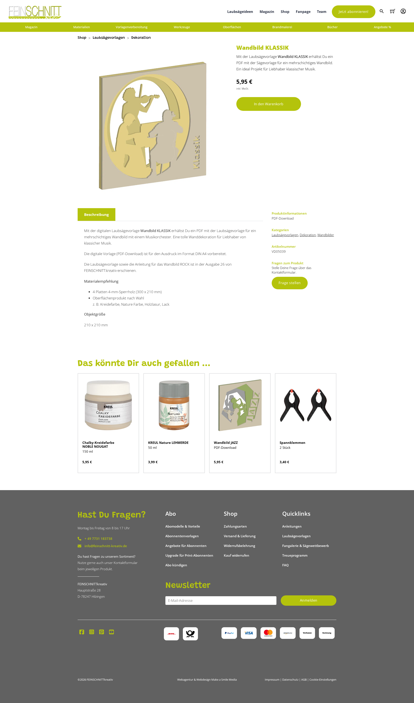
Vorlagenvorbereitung (131, 27)
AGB (304, 679)
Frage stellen (290, 282)
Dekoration (141, 38)
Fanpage (303, 11)
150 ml (87, 451)
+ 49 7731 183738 (98, 538)
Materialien (81, 27)
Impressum (272, 679)
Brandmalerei (282, 27)
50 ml (152, 447)
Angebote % (382, 27)
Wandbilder (325, 235)
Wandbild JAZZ (226, 442)
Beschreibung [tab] (96, 214)
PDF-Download (225, 447)
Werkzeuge (182, 27)
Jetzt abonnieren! (354, 11)
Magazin (267, 11)
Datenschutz (290, 679)
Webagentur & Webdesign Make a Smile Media (207, 679)
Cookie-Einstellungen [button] (322, 679)
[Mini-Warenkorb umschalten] (392, 11)
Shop (285, 11)
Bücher (332, 27)
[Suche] (382, 12)
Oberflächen (232, 27)
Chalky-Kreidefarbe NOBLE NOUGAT (98, 444)
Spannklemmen (292, 442)
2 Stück (285, 447)
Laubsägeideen (240, 11)
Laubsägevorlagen (109, 38)
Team (321, 11)
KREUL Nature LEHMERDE (168, 442)
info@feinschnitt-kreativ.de (106, 546)
